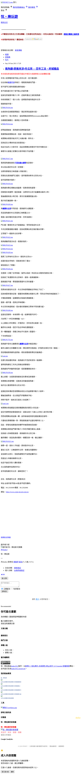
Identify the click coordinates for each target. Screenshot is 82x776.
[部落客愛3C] (2, 688)
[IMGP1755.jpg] (7, 340)
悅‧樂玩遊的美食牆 (8, 727)
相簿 (7, 54)
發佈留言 (4, 591)
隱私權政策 (53, 746)
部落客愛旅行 (17, 690)
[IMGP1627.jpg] (7, 285)
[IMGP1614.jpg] (7, 124)
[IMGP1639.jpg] (7, 372)
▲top (3, 574)
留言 (20, 562)
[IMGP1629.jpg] (7, 252)
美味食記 (17, 568)
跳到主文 (4, 22)
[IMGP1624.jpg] (7, 249)
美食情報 (18, 50)
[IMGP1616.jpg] (7, 107)
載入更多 (4, 578)
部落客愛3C (17, 686)
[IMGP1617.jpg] (7, 159)
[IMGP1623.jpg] (7, 245)
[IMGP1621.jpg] (7, 221)
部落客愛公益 (17, 694)
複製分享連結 (6, 735)
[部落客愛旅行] (2, 692)
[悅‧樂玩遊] (2, 680)
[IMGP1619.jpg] (7, 184)
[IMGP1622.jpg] (7, 237)
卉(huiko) (4, 550)
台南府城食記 (19, 570)
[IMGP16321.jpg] (7, 441)
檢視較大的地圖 (6, 537)
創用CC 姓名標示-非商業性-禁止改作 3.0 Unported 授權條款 (47, 666)
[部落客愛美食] (2, 684)
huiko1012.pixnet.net (18, 669)
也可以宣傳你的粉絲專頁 (7, 682)
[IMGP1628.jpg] (7, 310)
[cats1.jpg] (5, 403)
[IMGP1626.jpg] (7, 269)
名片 (7, 60)
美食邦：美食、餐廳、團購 (11, 732)
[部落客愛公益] (2, 696)
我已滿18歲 (5, 772)
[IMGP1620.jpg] (7, 204)
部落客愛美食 (17, 682)
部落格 (7, 57)
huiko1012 (14, 666)
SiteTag (78, 717)
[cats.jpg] (4, 356)
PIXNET (25, 746)
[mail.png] (33, 39)
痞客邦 (16, 562)
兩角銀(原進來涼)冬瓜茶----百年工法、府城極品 (32, 68)
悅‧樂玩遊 (9, 16)
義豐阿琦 (11, 82)
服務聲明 (61, 746)
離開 (12, 772)
